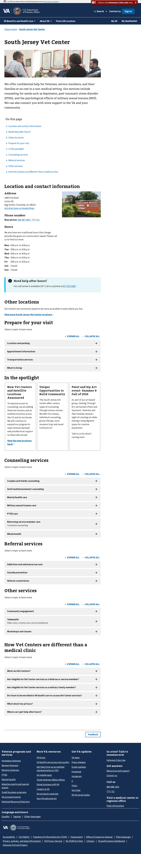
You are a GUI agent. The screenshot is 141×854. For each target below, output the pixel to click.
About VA (44, 21)
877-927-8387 (69, 286)
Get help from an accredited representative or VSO (50, 768)
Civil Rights (24, 836)
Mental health (9, 779)
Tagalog (17, 816)
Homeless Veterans (11, 760)
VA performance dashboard (111, 841)
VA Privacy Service (53, 841)
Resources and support (118, 770)
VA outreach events (11, 796)
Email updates (79, 766)
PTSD (4, 774)
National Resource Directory (16, 801)
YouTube (76, 790)
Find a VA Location (65, 21)
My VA (114, 21)
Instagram (77, 776)
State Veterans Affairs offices (51, 779)
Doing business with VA (48, 784)
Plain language (123, 836)
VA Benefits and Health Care (18, 21)
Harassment (77, 836)
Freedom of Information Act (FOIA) (50, 836)
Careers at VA (43, 789)
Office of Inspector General (99, 836)
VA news (76, 757)
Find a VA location (115, 805)
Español (6, 816)
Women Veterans (10, 765)
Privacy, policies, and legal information (22, 841)
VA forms (41, 757)
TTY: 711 (111, 791)
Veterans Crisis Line (116, 760)
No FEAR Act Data (74, 841)
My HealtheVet (129, 21)
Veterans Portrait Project (15, 845)
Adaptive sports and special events (15, 786)
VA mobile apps (44, 775)
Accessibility (9, 836)
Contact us (115, 11)
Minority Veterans (10, 770)
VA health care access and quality (53, 762)
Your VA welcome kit (47, 798)
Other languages (32, 816)
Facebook (76, 771)
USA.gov (90, 841)
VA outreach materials (47, 793)
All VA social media (81, 794)
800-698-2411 (113, 786)
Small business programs (14, 792)
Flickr (74, 785)
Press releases (79, 762)
